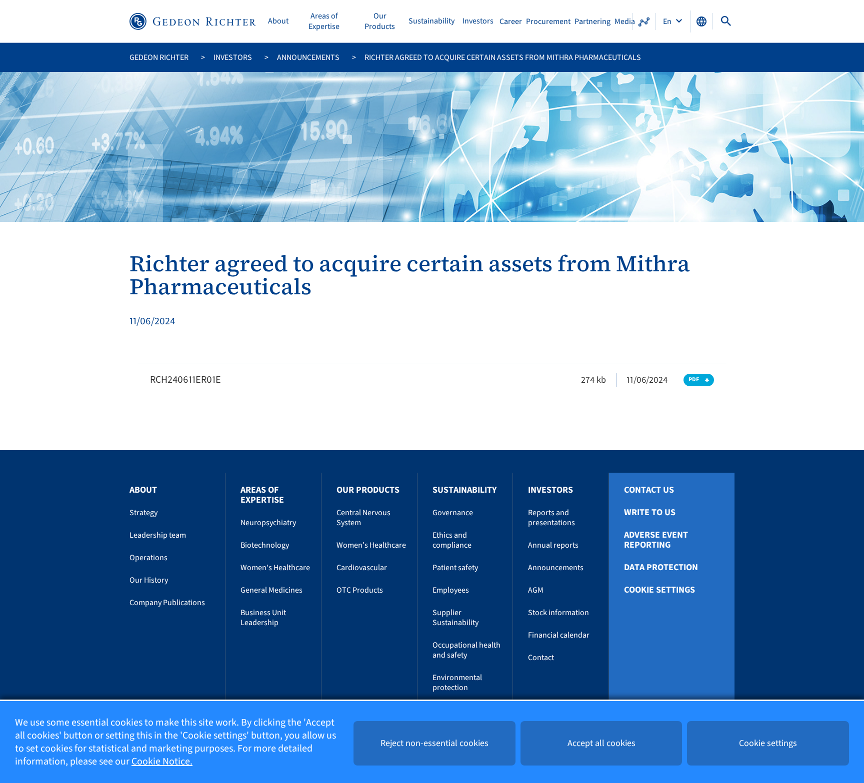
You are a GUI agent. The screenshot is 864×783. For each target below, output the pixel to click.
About (278, 21)
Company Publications (167, 602)
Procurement (548, 21)
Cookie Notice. (162, 762)
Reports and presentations (551, 517)
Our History (149, 580)
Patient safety (455, 567)
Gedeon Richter (159, 57)
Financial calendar (559, 635)
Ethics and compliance (452, 540)
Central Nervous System (363, 517)
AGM (536, 590)
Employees (450, 590)
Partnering (592, 21)
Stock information (558, 612)
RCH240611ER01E (185, 380)
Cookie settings (659, 590)
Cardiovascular (361, 567)
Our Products (379, 21)
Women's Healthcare (275, 567)
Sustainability (431, 21)
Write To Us (650, 513)
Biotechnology (264, 545)
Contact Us (649, 490)
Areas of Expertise (324, 21)
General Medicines (271, 590)
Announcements (308, 57)
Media (624, 21)
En (668, 21)
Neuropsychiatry (268, 522)
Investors (478, 21)
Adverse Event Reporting (656, 540)
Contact (541, 657)
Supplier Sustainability (455, 617)
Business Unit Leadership (263, 617)
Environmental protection (457, 682)
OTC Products (359, 590)
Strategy (144, 512)
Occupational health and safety (466, 650)
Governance (452, 512)
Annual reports (553, 545)
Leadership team (158, 535)
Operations (149, 557)
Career (511, 21)
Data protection (661, 568)
